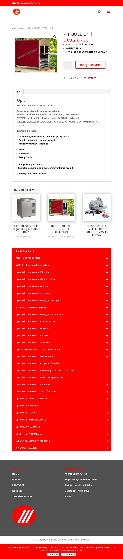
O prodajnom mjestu (76, 473)
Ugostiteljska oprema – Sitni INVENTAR (35, 321)
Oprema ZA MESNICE (30, 28)
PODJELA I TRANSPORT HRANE (31, 307)
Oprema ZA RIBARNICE (27, 405)
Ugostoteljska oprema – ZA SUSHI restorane (38, 349)
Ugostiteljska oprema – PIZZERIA (32, 328)
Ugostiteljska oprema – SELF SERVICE (34, 356)
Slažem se (53, 554)
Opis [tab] (17, 91)
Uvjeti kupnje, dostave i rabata (81, 479)
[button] (54, 36)
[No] (119, 551)
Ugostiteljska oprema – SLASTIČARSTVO (36, 391)
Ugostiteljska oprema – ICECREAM (33, 384)
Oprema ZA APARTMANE (28, 426)
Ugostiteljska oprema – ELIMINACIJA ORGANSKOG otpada (45, 370)
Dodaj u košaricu (90, 65)
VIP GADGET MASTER (26, 447)
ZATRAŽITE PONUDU (22, 496)
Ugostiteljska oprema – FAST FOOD (33, 335)
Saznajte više (68, 554)
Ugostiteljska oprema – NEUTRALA (33, 293)
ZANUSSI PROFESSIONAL (28, 258)
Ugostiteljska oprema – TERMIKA (32, 272)
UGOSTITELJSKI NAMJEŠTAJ (29, 433)
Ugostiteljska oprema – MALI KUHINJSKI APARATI (40, 377)
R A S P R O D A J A (25, 251)
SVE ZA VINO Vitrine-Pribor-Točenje (34, 440)
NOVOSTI (17, 490)
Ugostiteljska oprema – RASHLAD (32, 286)
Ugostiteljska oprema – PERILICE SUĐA (35, 279)
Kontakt (69, 496)
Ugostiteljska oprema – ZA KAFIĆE (33, 342)
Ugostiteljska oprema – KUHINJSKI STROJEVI (38, 300)
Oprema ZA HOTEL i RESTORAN (31, 419)
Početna (16, 28)
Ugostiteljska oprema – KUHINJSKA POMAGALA (39, 314)
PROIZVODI (18, 485)
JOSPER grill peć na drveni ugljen (32, 265)
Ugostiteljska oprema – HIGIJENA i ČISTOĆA (37, 363)
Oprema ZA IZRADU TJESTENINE (31, 398)
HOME (15, 473)
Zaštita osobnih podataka (78, 485)
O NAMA (16, 479)
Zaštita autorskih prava (77, 490)
